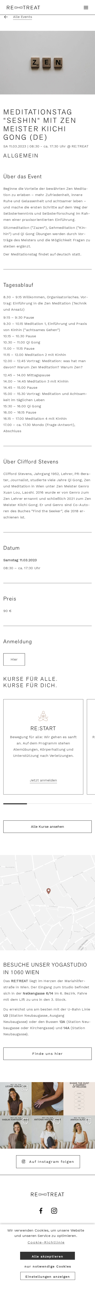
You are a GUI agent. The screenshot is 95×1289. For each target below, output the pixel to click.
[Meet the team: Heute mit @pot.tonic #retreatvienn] (47, 1132)
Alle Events (22, 17)
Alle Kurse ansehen (47, 826)
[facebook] (40, 1210)
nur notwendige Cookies (48, 1266)
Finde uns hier (47, 1054)
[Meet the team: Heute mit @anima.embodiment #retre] (16, 1098)
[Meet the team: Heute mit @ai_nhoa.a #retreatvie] (79, 1132)
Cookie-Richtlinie (46, 1242)
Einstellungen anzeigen (47, 1276)
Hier (14, 659)
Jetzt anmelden (43, 780)
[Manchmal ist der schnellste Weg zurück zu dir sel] (79, 1098)
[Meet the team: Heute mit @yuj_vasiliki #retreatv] (16, 1132)
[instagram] (54, 1210)
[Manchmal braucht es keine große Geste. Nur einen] (47, 1098)
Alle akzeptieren (47, 1256)
